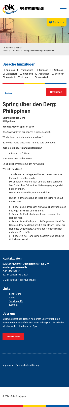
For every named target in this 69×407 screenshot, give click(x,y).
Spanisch (28, 73)
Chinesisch (12, 73)
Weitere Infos (13, 336)
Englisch (10, 70)
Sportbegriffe (16, 301)
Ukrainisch (26, 77)
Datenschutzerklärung (27, 365)
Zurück (8, 93)
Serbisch (59, 73)
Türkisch (43, 70)
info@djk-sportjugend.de (23, 279)
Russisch (10, 77)
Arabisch (58, 70)
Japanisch (43, 73)
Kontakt (13, 304)
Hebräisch (43, 77)
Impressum (8, 365)
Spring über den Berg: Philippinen (39, 50)
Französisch (26, 70)
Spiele (5, 50)
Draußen (16, 50)
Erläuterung (15, 294)
